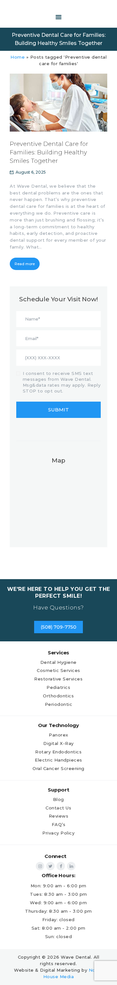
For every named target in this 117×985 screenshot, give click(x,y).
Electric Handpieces (58, 760)
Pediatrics (58, 687)
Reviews (59, 816)
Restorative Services (58, 678)
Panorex (58, 734)
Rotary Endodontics (58, 751)
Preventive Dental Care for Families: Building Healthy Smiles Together (49, 152)
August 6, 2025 (31, 172)
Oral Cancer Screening (58, 768)
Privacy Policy (58, 832)
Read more (25, 264)
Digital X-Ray (58, 743)
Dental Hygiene (58, 662)
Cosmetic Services (58, 670)
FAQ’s (59, 824)
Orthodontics (58, 695)
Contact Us (58, 807)
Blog (58, 799)
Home (17, 57)
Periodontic (58, 704)
